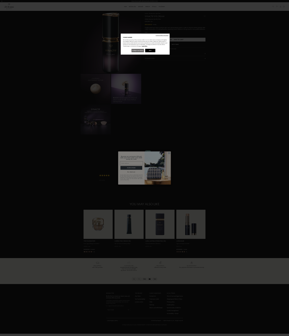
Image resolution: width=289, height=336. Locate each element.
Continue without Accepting (162, 35)
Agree (150, 50)
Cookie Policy (144, 46)
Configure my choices (137, 50)
